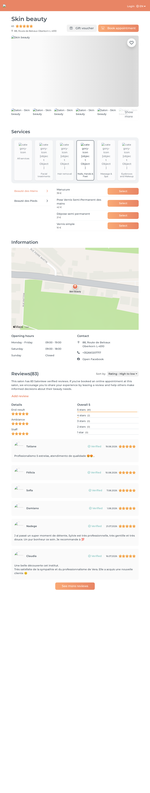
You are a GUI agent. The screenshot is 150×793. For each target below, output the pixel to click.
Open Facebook (93, 359)
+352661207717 (91, 352)
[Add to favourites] (131, 42)
